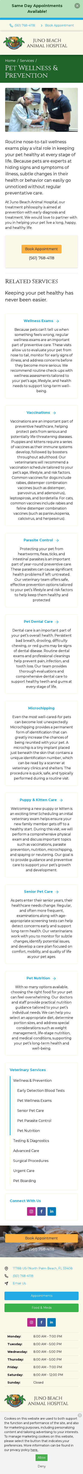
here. (34, 1450)
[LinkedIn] (51, 1211)
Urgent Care (23, 1171)
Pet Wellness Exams (34, 1101)
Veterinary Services (28, 1070)
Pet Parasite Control (34, 1121)
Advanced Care (26, 1151)
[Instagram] (31, 1211)
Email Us (19, 1283)
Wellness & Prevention (32, 1081)
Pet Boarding (24, 1181)
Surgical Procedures (30, 1161)
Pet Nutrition (28, 1131)
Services (27, 61)
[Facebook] (41, 1211)
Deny (42, 1466)
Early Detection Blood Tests (40, 1091)
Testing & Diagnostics (31, 1141)
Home (10, 61)
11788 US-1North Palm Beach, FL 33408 (43, 1268)
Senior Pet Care (30, 1111)
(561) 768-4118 (41, 258)
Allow (42, 1457)
